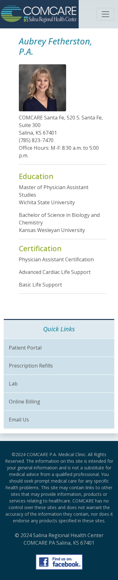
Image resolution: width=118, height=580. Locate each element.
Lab (13, 383)
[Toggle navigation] (105, 14)
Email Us (19, 419)
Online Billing (24, 401)
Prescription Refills (31, 365)
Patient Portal (25, 347)
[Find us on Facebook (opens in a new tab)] (59, 562)
